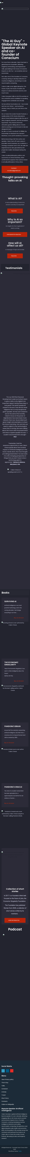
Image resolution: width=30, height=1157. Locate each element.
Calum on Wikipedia (8, 1104)
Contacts (4, 1101)
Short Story (5, 1098)
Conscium (5, 1089)
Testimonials (13, 268)
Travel (4, 1095)
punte (20, 1151)
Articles (4, 1092)
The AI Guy (5, 1083)
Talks (3, 1086)
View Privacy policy (8, 1079)
